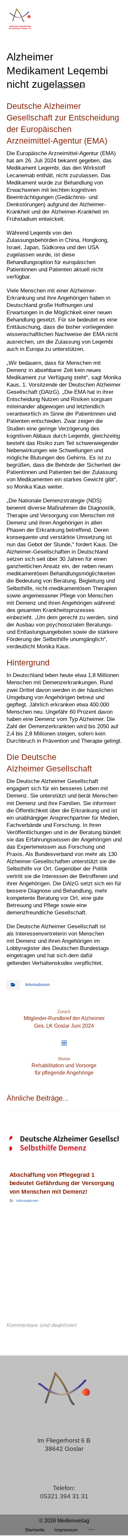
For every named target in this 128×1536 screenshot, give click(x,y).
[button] (91, 1530)
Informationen (37, 984)
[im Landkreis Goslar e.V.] (20, 18)
